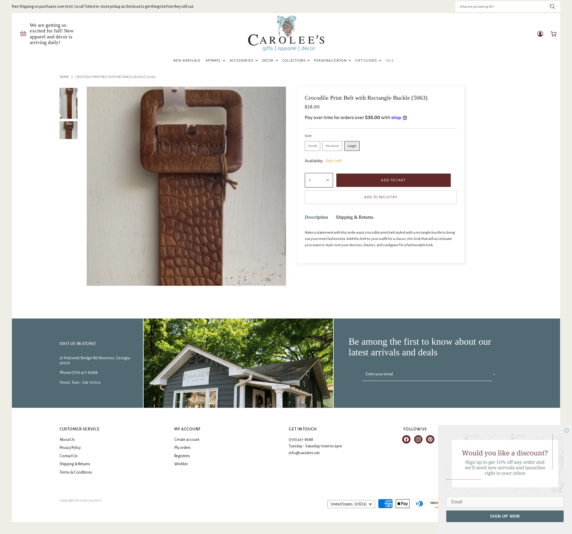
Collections (294, 60)
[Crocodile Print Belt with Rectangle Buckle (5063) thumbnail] (68, 103)
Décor (268, 60)
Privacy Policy (70, 448)
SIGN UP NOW (505, 516)
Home (64, 77)
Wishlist (181, 464)
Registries (182, 456)
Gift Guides (366, 60)
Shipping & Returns (75, 464)
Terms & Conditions (76, 472)
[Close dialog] (567, 430)
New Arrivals (186, 60)
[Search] (552, 6)
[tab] (316, 217)
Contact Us (69, 456)
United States (348, 504)
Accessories (242, 60)
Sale (390, 60)
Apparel (214, 60)
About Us (67, 440)
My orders (182, 448)
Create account (186, 440)
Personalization (331, 60)
